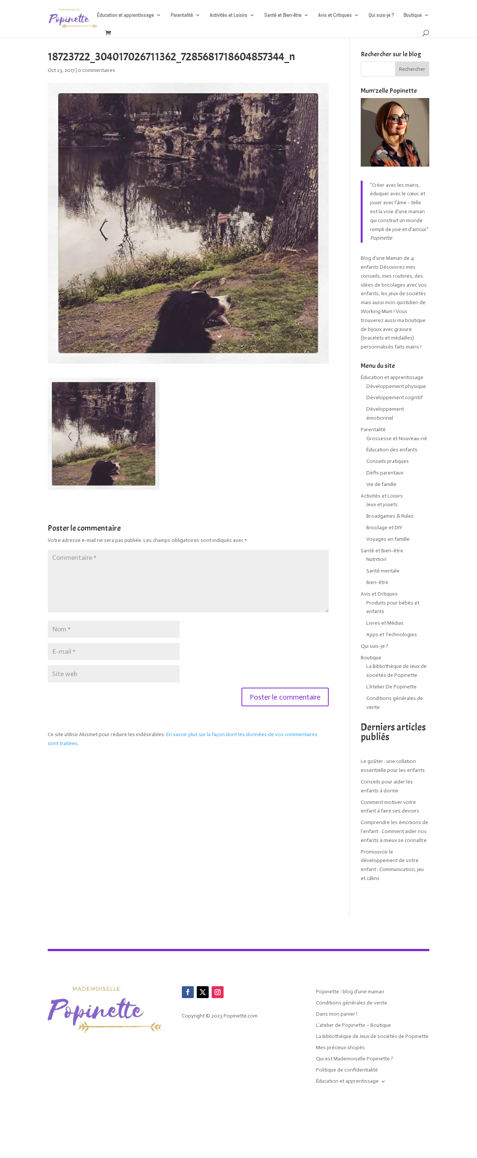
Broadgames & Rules (390, 516)
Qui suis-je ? (381, 15)
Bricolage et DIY (384, 527)
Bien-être (377, 582)
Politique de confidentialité (347, 1070)
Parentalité (182, 15)
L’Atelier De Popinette (391, 687)
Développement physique (396, 386)
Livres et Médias (385, 623)
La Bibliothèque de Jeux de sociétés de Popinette (372, 1036)
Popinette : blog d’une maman (350, 992)
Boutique (413, 15)
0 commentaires (96, 70)
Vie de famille (381, 484)
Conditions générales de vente (351, 1003)
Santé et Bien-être (282, 15)
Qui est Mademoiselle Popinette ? (354, 1059)
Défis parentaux (384, 473)
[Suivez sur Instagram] (218, 992)
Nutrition (376, 559)
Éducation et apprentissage (125, 15)
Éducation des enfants (391, 450)
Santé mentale (382, 571)
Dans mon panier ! (336, 1014)
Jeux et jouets (382, 504)
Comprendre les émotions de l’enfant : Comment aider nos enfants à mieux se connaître (394, 831)
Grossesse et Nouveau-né (396, 438)
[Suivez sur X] (203, 992)
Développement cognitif (394, 397)
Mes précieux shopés (340, 1048)
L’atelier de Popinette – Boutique (353, 1025)
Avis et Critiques (335, 15)
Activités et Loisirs (228, 15)
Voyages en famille (388, 539)
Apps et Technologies (391, 634)
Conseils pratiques (387, 461)
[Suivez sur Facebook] (188, 992)
